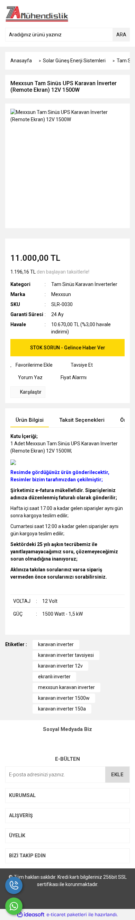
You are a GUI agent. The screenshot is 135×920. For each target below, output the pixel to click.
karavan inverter (56, 644)
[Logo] (36, 13)
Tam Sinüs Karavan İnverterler (84, 284)
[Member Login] (109, 14)
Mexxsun (61, 294)
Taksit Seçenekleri (82, 420)
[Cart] (123, 14)
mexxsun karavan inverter (66, 687)
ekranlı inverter (54, 676)
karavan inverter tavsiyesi (66, 655)
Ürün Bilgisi (30, 420)
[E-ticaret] (66, 914)
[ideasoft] (31, 914)
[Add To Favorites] (31, 365)
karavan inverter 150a (62, 709)
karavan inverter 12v (60, 666)
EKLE (117, 774)
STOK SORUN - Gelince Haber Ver (67, 347)
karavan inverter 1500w (64, 698)
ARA (121, 34)
